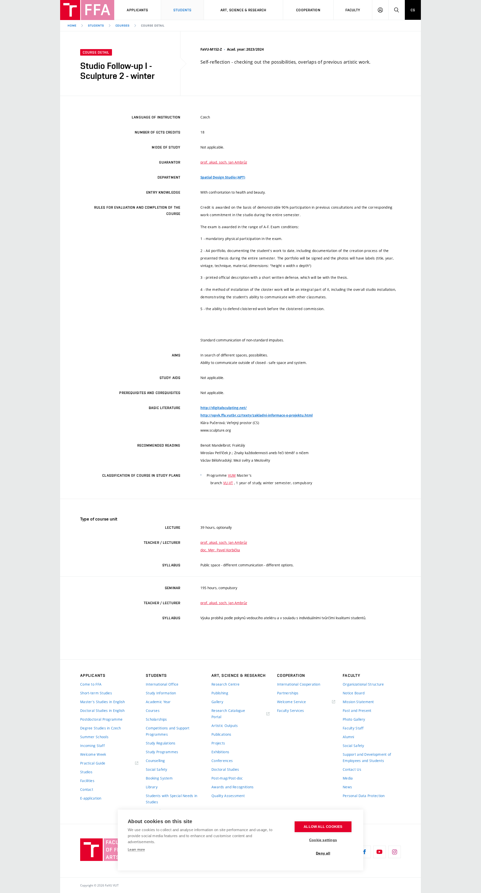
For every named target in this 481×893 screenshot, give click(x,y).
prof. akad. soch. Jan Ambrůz (223, 162)
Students (182, 10)
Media (348, 778)
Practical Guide (92, 763)
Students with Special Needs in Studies (171, 798)
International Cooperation (298, 684)
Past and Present (357, 710)
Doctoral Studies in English (102, 710)
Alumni (348, 736)
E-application (90, 798)
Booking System (159, 778)
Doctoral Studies (225, 769)
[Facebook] (364, 852)
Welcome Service (291, 701)
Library (152, 787)
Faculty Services (290, 710)
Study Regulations (161, 743)
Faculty (352, 10)
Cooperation (308, 10)
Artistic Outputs (224, 725)
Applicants (137, 10)
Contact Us (352, 769)
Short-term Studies (96, 693)
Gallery (217, 701)
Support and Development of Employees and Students (367, 757)
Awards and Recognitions (232, 787)
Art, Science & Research (243, 10)
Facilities (87, 780)
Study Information (161, 693)
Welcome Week (93, 754)
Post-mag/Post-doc (227, 778)
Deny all (323, 853)
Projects (218, 743)
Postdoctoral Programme (101, 719)
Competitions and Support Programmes (168, 731)
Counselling (155, 760)
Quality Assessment (228, 795)
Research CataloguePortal (228, 713)
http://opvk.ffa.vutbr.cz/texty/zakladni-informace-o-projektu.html (256, 415)
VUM (232, 475)
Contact (86, 789)
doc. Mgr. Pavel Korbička (220, 550)
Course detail (152, 25)
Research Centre (225, 684)
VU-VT (228, 482)
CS (413, 10)
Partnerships (287, 693)
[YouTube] (379, 852)
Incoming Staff (92, 745)
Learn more (136, 849)
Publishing (219, 693)
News (347, 787)
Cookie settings (323, 840)
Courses (122, 25)
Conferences (222, 760)
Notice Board (354, 693)
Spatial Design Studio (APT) (222, 177)
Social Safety (156, 769)
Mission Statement (358, 701)
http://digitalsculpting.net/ (223, 408)
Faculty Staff (353, 728)
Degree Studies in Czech (100, 728)
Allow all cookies (323, 827)
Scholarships (156, 719)
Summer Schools (94, 736)
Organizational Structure (363, 684)
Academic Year (158, 701)
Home (72, 25)
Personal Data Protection (364, 795)
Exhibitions (220, 751)
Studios (86, 772)
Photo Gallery (354, 719)
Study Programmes (162, 751)
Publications (221, 734)
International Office (162, 684)
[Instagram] (394, 852)
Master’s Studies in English (102, 701)
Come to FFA (90, 684)
